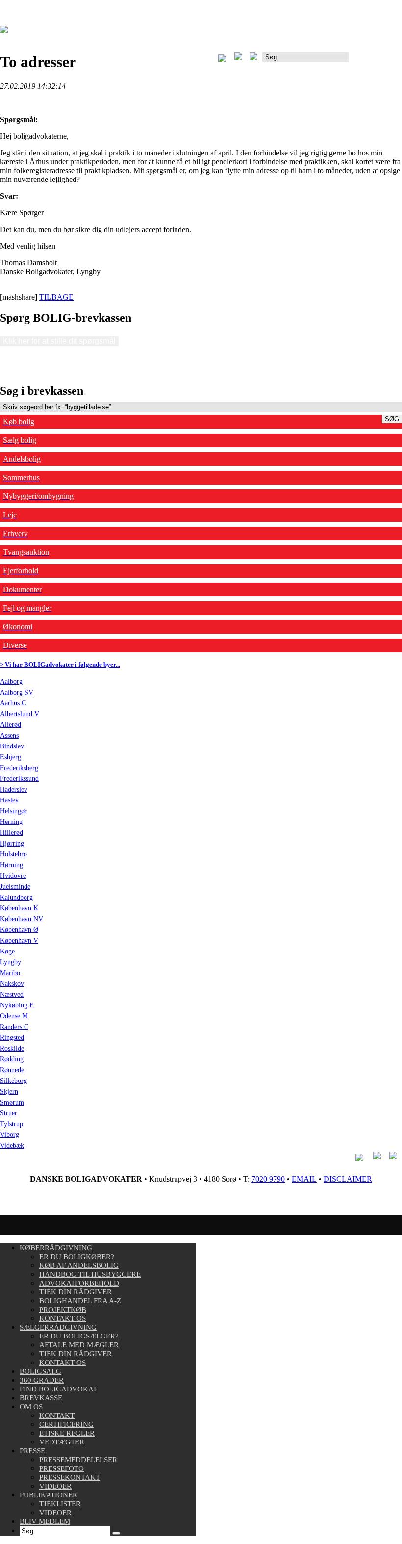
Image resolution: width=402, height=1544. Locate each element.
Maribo (10, 973)
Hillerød (11, 832)
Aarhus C (13, 703)
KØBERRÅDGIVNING (56, 1248)
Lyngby (10, 962)
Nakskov (12, 983)
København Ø (19, 929)
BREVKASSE (41, 1398)
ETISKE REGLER (67, 1433)
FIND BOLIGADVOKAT (58, 1389)
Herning (11, 821)
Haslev (9, 800)
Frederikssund (19, 778)
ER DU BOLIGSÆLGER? (79, 1336)
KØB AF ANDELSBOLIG (79, 1265)
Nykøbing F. (17, 1005)
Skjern (9, 1091)
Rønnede (12, 1070)
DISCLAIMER (348, 1179)
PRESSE (32, 1451)
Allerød (10, 724)
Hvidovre (13, 875)
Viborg (9, 1134)
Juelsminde (15, 886)
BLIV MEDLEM (45, 1521)
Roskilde (12, 1048)
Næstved (12, 994)
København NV (21, 919)
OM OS (31, 1407)
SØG (392, 419)
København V (19, 940)
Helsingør (13, 811)
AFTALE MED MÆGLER (79, 1345)
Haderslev (13, 789)
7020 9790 (268, 1179)
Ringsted (12, 1037)
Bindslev (12, 746)
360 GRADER (42, 1380)
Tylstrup (11, 1124)
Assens (9, 735)
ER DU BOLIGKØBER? (76, 1257)
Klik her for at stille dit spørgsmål (59, 341)
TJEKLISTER (60, 1504)
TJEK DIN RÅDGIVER (75, 1292)
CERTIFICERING (66, 1424)
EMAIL (304, 1179)
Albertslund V (19, 714)
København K (19, 908)
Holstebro (13, 854)
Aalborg (11, 681)
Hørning (11, 865)
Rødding (12, 1059)
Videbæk (12, 1145)
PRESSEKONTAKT (69, 1477)
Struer (8, 1113)
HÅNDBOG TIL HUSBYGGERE (90, 1274)
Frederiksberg (19, 768)
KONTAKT (57, 1415)
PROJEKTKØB (62, 1309)
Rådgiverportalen (375, 60)
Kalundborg (16, 897)
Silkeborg (13, 1080)
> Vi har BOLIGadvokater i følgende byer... (60, 664)
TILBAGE (56, 297)
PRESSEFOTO (61, 1468)
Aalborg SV (16, 692)
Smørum (12, 1102)
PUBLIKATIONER (48, 1495)
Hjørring (12, 843)
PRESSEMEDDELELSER (78, 1460)
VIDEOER (55, 1486)
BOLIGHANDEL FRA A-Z (80, 1301)
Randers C (14, 1026)
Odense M (14, 1016)
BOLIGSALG (40, 1371)
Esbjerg (10, 757)
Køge (7, 951)
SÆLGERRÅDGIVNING (58, 1327)
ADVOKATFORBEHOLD (79, 1283)
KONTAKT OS (62, 1318)
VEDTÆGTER (61, 1442)
